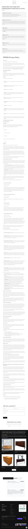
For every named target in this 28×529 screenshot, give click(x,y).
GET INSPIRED (3, 10)
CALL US (3, 507)
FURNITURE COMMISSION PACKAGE (5, 451)
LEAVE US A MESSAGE (4, 506)
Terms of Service (12, 512)
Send (5, 417)
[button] (1, 2)
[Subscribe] (19, 426)
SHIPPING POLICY (12, 509)
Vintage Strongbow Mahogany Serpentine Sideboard (20, 451)
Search (11, 506)
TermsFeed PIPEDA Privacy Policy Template (17, 68)
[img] (15, 478)
